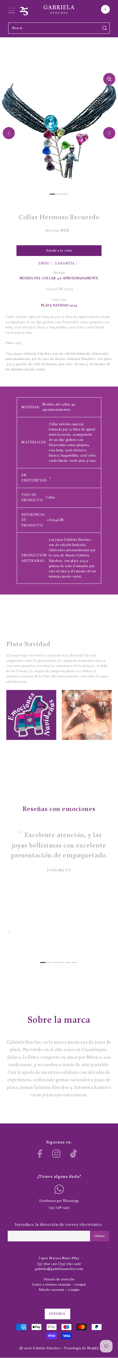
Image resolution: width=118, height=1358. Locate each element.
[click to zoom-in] (109, 79)
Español (57, 1314)
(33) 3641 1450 (70, 1264)
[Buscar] (104, 28)
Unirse (99, 1236)
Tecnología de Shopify (81, 1348)
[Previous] (9, 133)
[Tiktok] (74, 1153)
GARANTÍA (65, 263)
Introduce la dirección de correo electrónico (58, 1225)
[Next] (109, 133)
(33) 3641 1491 (47, 1264)
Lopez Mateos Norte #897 (59, 1258)
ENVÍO (44, 263)
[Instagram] (56, 1153)
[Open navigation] (11, 9)
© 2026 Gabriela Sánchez (39, 1348)
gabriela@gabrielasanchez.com (59, 1269)
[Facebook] (40, 1153)
